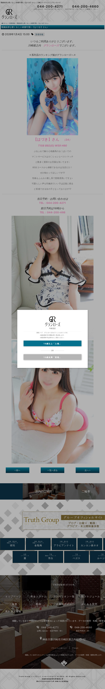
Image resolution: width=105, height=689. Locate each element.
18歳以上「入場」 (52, 344)
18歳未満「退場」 (52, 357)
